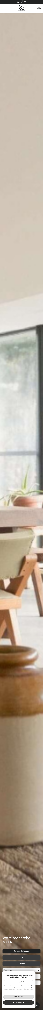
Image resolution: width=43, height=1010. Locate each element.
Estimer (21, 964)
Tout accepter (18, 1002)
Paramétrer (18, 997)
